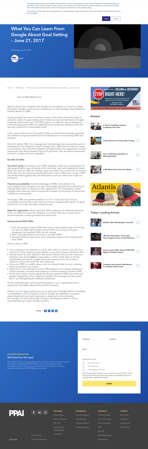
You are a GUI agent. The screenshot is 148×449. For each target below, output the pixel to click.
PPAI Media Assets (105, 435)
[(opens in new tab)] (116, 109)
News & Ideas (59, 415)
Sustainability (103, 439)
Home (9, 88)
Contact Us (124, 419)
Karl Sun (19, 291)
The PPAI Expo (81, 419)
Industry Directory (82, 427)
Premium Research (60, 419)
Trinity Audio (29, 97)
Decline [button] (116, 19)
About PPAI (124, 415)
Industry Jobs (125, 423)
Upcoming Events (82, 415)
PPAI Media (19, 88)
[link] (96, 126)
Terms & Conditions (38, 439)
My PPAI (101, 431)
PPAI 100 (57, 423)
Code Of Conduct (104, 419)
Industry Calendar (82, 423)
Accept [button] (106, 19)
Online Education (104, 423)
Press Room (58, 434)
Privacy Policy (36, 435)
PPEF (100, 427)
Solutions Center (104, 415)
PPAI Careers (125, 427)
